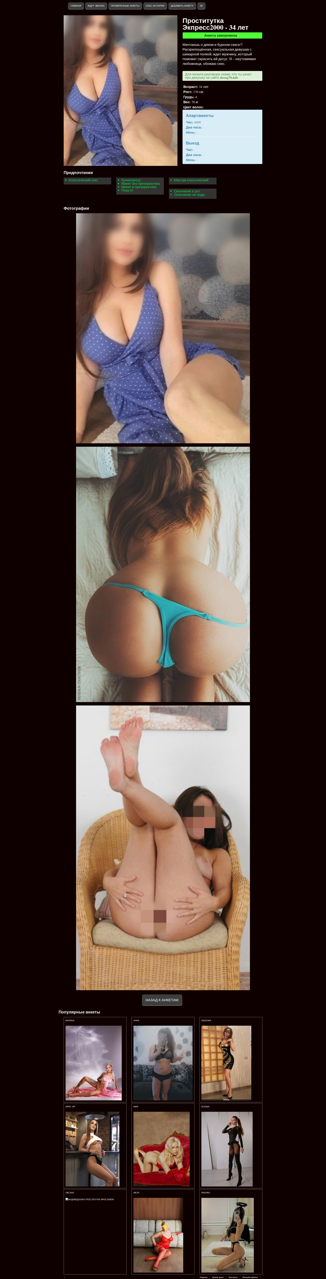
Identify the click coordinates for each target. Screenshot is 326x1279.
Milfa (136, 1193)
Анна (136, 1020)
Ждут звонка (96, 5)
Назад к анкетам (162, 1000)
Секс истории (155, 5)
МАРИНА (70, 1020)
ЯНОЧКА (205, 1193)
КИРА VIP (70, 1106)
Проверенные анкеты (125, 5)
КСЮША (205, 1106)
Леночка (206, 1020)
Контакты (233, 1277)
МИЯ (136, 1106)
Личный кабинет (250, 1277)
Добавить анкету (182, 5)
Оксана (70, 1193)
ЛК (201, 5)
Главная (75, 5)
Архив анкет (218, 1277)
